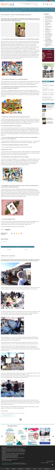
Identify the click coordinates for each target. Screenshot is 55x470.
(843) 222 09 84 (51, 462)
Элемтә (40, 468)
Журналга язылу (45, 8)
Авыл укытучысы (23, 8)
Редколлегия (21, 468)
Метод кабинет (12, 8)
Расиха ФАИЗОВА (10, 257)
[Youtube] (47, 4)
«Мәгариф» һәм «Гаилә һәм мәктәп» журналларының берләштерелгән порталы (15, 0)
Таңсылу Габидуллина (10, 16)
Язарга (18, 246)
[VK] (43, 4)
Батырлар (51, 8)
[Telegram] (51, 4)
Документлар (47, 468)
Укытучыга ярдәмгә (4, 8)
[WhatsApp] (8, 229)
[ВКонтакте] (6, 229)
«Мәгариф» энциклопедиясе (6, 10)
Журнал (7, 468)
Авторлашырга (9, 249)
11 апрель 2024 (4, 16)
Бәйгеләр (17, 8)
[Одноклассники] (7, 229)
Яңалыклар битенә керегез (7, 415)
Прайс (34, 468)
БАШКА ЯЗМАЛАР (48, 48)
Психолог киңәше (31, 8)
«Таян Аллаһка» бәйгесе (16, 10)
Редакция (13, 468)
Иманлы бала (38, 8)
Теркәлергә (26, 249)
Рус (50, 0)
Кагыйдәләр (28, 468)
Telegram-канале (18, 413)
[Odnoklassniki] (49, 4)
